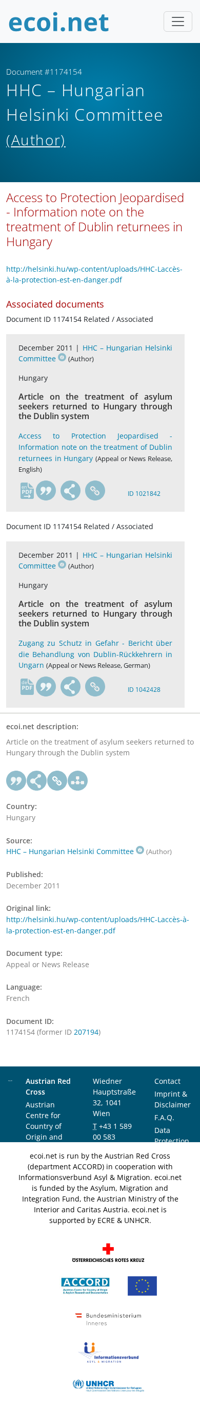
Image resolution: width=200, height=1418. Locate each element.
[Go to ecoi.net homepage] (59, 21)
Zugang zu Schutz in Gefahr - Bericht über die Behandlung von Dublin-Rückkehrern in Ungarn (95, 654)
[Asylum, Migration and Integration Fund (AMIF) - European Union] (142, 1285)
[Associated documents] (78, 781)
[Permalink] (95, 491)
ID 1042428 (144, 689)
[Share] (71, 491)
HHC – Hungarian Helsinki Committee (70, 851)
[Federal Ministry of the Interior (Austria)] (108, 1318)
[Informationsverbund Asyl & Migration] (108, 1352)
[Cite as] (46, 491)
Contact (167, 1081)
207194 (86, 1032)
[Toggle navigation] (178, 21)
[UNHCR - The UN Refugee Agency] (108, 1385)
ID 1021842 (144, 493)
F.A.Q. (164, 1117)
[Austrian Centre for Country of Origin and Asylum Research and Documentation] (85, 1285)
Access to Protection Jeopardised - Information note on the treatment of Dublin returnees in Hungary (95, 447)
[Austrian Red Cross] (108, 1252)
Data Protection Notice (171, 1141)
